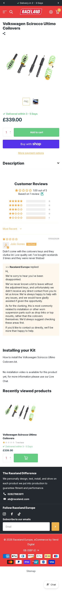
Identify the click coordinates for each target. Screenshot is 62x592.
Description (13, 163)
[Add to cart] (26, 458)
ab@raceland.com (18, 499)
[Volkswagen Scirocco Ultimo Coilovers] (20, 412)
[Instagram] (4, 513)
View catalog (5, 12)
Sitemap (31, 571)
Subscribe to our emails (17, 519)
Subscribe (55, 526)
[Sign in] (51, 12)
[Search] (11, 12)
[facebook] (12, 514)
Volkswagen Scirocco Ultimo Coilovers (20, 436)
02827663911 (15, 494)
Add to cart (36, 132)
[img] (10, 239)
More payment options (31, 152)
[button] (4, 3)
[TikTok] (19, 513)
